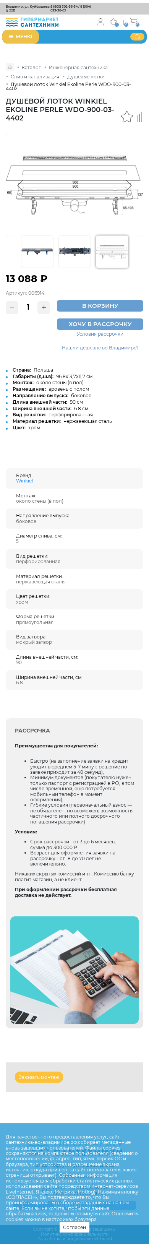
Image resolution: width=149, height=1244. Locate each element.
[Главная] (10, 67)
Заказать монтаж (39, 1077)
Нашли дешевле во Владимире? (100, 348)
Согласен (74, 1227)
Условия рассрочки (100, 334)
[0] (123, 21)
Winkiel (24, 481)
